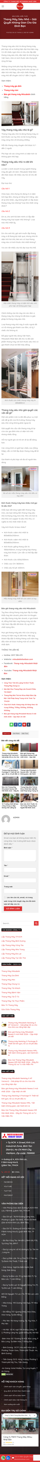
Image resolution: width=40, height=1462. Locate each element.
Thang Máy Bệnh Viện (10, 992)
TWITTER (7, 1191)
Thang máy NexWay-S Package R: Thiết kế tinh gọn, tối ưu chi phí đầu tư (23, 1043)
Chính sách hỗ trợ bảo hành (14, 1395)
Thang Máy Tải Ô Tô (10, 996)
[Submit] (36, 923)
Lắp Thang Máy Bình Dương (13, 941)
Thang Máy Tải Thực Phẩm (12, 1001)
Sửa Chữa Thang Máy (10, 1009)
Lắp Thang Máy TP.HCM (11, 937)
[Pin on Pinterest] (24, 725)
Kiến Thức (24, 16)
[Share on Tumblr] (28, 725)
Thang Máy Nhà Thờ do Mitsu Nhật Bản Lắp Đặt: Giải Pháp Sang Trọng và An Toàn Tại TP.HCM (20, 698)
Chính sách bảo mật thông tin (15, 1400)
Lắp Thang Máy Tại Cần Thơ (13, 958)
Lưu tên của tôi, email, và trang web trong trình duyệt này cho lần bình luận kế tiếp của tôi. (19, 900)
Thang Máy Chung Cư (10, 984)
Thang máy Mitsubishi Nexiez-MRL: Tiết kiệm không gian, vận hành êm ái (23, 1053)
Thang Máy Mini (8, 980)
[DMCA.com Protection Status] (7, 1374)
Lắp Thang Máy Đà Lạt (11, 954)
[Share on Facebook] (16, 725)
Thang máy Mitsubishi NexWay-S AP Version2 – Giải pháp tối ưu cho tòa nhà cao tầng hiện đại (22, 1025)
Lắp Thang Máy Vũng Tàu (12, 945)
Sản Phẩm (15, 16)
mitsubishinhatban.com (22, 659)
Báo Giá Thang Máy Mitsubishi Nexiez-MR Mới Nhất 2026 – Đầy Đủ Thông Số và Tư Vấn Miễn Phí (23, 1062)
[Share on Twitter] (20, 725)
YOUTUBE (8, 1186)
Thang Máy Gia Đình (10, 975)
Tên (6, 865)
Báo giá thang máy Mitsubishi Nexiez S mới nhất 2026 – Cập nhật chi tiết (23, 1034)
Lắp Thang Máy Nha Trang (13, 949)
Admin (31, 32)
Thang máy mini (11, 90)
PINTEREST (8, 1195)
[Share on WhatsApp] (11, 725)
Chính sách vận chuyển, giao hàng (17, 1387)
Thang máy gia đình (12, 86)
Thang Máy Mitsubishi (10, 971)
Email (6, 876)
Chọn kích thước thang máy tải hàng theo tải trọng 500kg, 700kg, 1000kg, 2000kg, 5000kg (21, 707)
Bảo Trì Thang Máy (9, 1005)
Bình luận (8, 848)
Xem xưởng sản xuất (12, 1404)
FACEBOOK (8, 1182)
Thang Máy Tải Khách (10, 988)
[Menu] (2, 6)
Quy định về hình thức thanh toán (17, 1391)
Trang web (8, 887)
